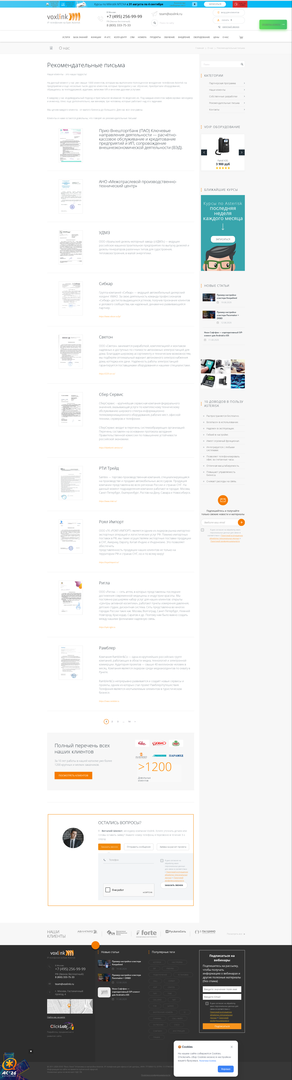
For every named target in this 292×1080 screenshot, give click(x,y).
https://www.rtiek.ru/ (108, 501)
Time (170, 993)
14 (129, 721)
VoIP (155, 987)
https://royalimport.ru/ (109, 562)
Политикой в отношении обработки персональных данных (176, 875)
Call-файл (177, 1018)
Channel (157, 1018)
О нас (226, 37)
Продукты (155, 37)
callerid (157, 999)
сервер (171, 981)
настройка (177, 962)
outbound (158, 1024)
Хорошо (225, 1069)
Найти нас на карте (56, 1017)
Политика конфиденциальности (155, 1075)
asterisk (157, 962)
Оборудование (201, 37)
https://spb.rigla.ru (107, 627)
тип (155, 993)
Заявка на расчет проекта (173, 846)
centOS (171, 987)
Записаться (215, 4)
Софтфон (157, 1031)
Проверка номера (271, 24)
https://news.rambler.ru (109, 701)
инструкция (179, 1031)
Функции (96, 37)
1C (185, 1012)
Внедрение (184, 37)
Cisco (176, 1024)
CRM (132, 37)
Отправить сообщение (139, 846)
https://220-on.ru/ (107, 373)
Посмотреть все (234, 933)
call (155, 981)
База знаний (80, 37)
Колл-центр (120, 37)
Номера (142, 37)
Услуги (66, 37)
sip (154, 968)
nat (174, 999)
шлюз (170, 1006)
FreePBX (170, 968)
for (155, 1006)
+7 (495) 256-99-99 (124, 16)
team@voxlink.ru (170, 14)
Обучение (169, 37)
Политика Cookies (207, 1061)
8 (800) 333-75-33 (119, 25)
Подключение (160, 974)
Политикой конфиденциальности (225, 541)
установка (183, 974)
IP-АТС (107, 37)
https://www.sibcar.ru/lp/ (110, 316)
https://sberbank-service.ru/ (111, 447)
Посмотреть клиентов (73, 775)
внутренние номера (163, 1012)
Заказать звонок (109, 846)
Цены (216, 37)
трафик (156, 1037)
